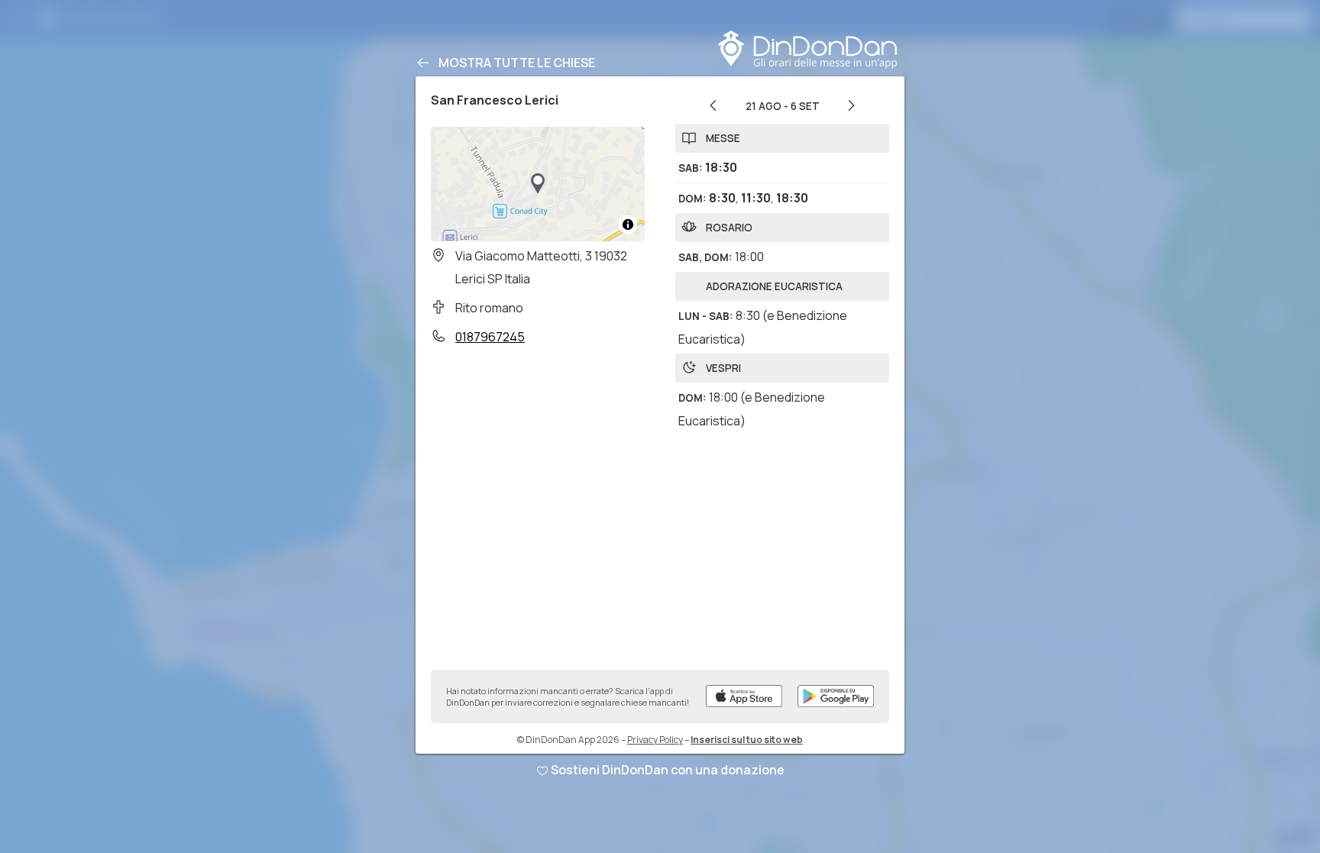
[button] (537, 184)
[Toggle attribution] (628, 224)
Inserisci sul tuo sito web (747, 739)
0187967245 (490, 336)
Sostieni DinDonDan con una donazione (668, 769)
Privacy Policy (655, 739)
